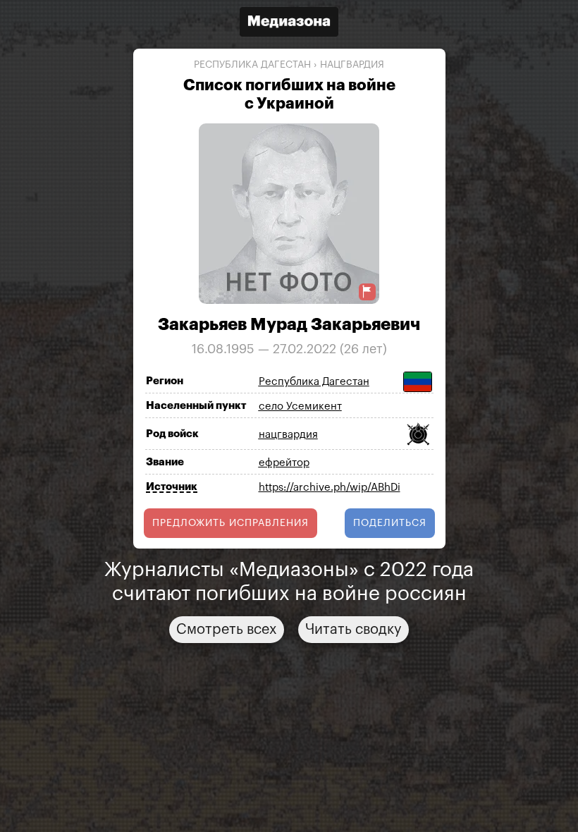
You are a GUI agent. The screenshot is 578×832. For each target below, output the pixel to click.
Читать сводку (353, 630)
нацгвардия (352, 65)
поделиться (389, 523)
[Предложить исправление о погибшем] (367, 291)
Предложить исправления (230, 523)
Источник (171, 487)
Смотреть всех (226, 630)
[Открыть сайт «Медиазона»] (289, 23)
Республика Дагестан (252, 65)
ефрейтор (284, 463)
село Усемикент (300, 406)
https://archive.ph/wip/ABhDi (329, 487)
